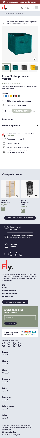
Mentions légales (26, 425)
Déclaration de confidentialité (10, 427)
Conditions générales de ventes (11, 425)
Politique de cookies (25, 427)
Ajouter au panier (21, 111)
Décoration (10, 22)
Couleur (5, 93)
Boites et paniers (30, 22)
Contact (5, 288)
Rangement (6, 397)
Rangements (19, 22)
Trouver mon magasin (13, 302)
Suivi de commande (9, 293)
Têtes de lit (5, 373)
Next (36, 68)
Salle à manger (8, 406)
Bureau (5, 352)
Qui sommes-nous (9, 291)
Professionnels (7, 296)
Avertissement (6, 429)
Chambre (5, 361)
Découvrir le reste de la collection (20, 217)
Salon (4, 415)
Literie (4, 370)
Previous (3, 68)
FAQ (3, 285)
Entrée (4, 388)
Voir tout (5, 355)
